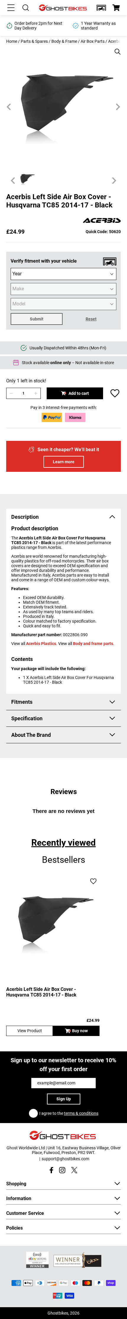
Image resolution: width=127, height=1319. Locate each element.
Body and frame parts (93, 643)
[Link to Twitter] (74, 1170)
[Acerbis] (102, 221)
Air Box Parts (93, 41)
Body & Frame (64, 41)
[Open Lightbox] (115, 48)
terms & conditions (81, 1113)
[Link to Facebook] (51, 1170)
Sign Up (63, 1099)
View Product (29, 1030)
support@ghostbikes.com (65, 1158)
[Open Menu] (11, 7)
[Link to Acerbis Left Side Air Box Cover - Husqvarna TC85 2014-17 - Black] (53, 922)
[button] (101, 7)
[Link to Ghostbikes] (63, 7)
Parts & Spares (34, 41)
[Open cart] (116, 7)
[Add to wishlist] (115, 393)
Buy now (80, 1030)
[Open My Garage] (101, 7)
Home (11, 41)
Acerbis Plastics (41, 643)
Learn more (63, 461)
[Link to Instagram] (62, 1170)
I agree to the (68, 1113)
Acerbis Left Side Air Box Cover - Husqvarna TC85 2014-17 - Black (41, 992)
